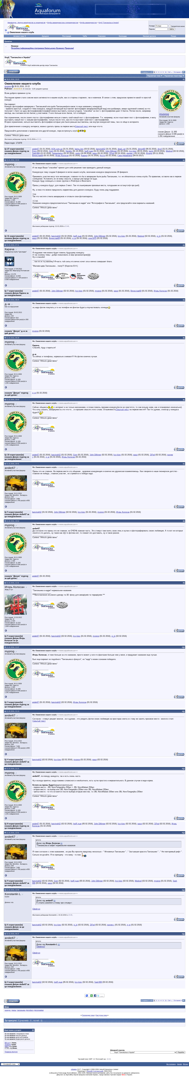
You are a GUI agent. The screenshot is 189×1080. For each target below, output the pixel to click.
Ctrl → (170, 72)
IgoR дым (88, 151)
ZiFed (111, 153)
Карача (84, 155)
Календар (123, 36)
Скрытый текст (81, 126)
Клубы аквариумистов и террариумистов (62, 22)
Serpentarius (57, 153)
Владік (149, 153)
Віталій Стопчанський (95, 1071)
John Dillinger (111, 151)
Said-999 (36, 153)
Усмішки (8, 1044)
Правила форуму (11, 1052)
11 (166, 72)
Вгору (185, 1064)
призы (14, 1010)
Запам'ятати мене (178, 26)
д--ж (74, 238)
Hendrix (69, 151)
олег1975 (92, 238)
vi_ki (159, 236)
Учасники (102, 36)
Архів (179, 1064)
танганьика (21, 1010)
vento (77, 153)
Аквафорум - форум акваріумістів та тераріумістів (26, 22)
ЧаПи (85, 36)
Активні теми (18, 36)
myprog (164, 114)
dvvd (160, 149)
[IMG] (7, 1046)
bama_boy (79, 149)
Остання (178, 72)
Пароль (152, 29)
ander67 (35, 149)
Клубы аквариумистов (88, 22)
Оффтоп (36, 909)
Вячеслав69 (37, 155)
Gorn (51, 151)
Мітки (6, 1007)
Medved (169, 151)
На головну (171, 1064)
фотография (39, 1010)
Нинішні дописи (149, 36)
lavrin (151, 151)
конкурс (8, 1010)
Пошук (173, 36)
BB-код (7, 1043)
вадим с (130, 153)
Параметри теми (154, 76)
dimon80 (141, 149)
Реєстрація (66, 36)
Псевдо (152, 26)
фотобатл (29, 1010)
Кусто (102, 155)
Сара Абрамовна (124, 155)
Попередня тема (88, 1015)
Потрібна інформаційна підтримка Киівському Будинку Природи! (42, 48)
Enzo (34, 151)
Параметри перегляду (173, 76)
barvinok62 (100, 149)
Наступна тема (101, 1015)
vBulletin (74, 1069)
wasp (94, 153)
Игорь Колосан (62, 155)
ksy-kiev (132, 151)
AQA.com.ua (56, 149)
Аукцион (45, 36)
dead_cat (122, 149)
